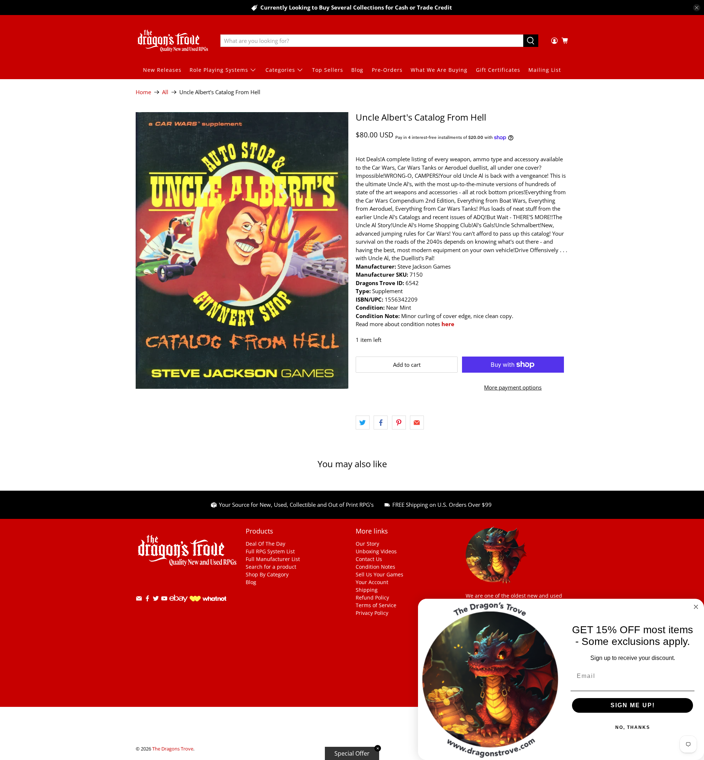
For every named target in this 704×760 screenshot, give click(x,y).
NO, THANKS (632, 727)
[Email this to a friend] (417, 422)
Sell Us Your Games (379, 574)
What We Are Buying (439, 69)
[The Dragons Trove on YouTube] (164, 599)
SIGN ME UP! (632, 705)
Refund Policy (372, 597)
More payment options (513, 387)
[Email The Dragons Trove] (139, 599)
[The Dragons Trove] (172, 40)
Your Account (372, 582)
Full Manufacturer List (273, 559)
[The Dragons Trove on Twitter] (156, 599)
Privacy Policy (372, 612)
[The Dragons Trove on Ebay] (178, 605)
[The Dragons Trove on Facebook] (147, 599)
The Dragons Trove (172, 749)
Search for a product (271, 566)
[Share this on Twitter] (363, 422)
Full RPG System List (270, 551)
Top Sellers (327, 69)
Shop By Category (267, 574)
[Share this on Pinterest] (399, 422)
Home (143, 92)
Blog (357, 69)
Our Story (367, 543)
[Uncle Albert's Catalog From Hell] (242, 250)
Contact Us (369, 559)
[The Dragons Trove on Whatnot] (208, 599)
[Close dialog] (696, 606)
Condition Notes (375, 566)
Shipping (367, 589)
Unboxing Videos (376, 551)
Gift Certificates (498, 69)
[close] (696, 7)
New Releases (162, 69)
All (165, 92)
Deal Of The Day (265, 543)
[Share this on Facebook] (381, 422)
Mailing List (544, 69)
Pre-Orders (387, 69)
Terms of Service (376, 605)
